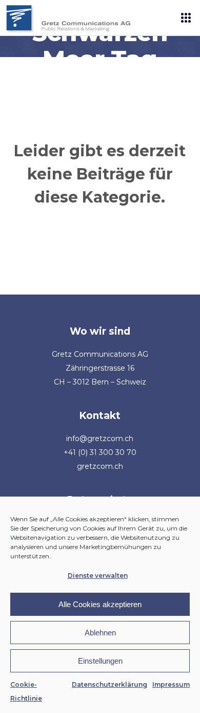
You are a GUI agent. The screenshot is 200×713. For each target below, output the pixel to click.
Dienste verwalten (98, 575)
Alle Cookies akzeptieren (100, 604)
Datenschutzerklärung (109, 684)
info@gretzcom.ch (99, 438)
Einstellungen (100, 660)
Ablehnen (100, 632)
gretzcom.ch (100, 466)
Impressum (171, 684)
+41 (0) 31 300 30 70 (100, 452)
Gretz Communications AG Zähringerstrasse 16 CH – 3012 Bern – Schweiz (100, 368)
